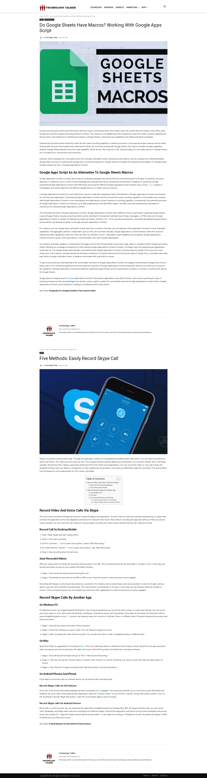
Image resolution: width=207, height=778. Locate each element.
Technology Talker (51, 37)
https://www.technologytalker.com (69, 329)
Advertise (155, 776)
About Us (146, 776)
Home (42, 16)
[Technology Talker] (41, 37)
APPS (47, 16)
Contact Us (163, 776)
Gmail (150, 185)
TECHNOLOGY (49, 19)
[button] (164, 6)
